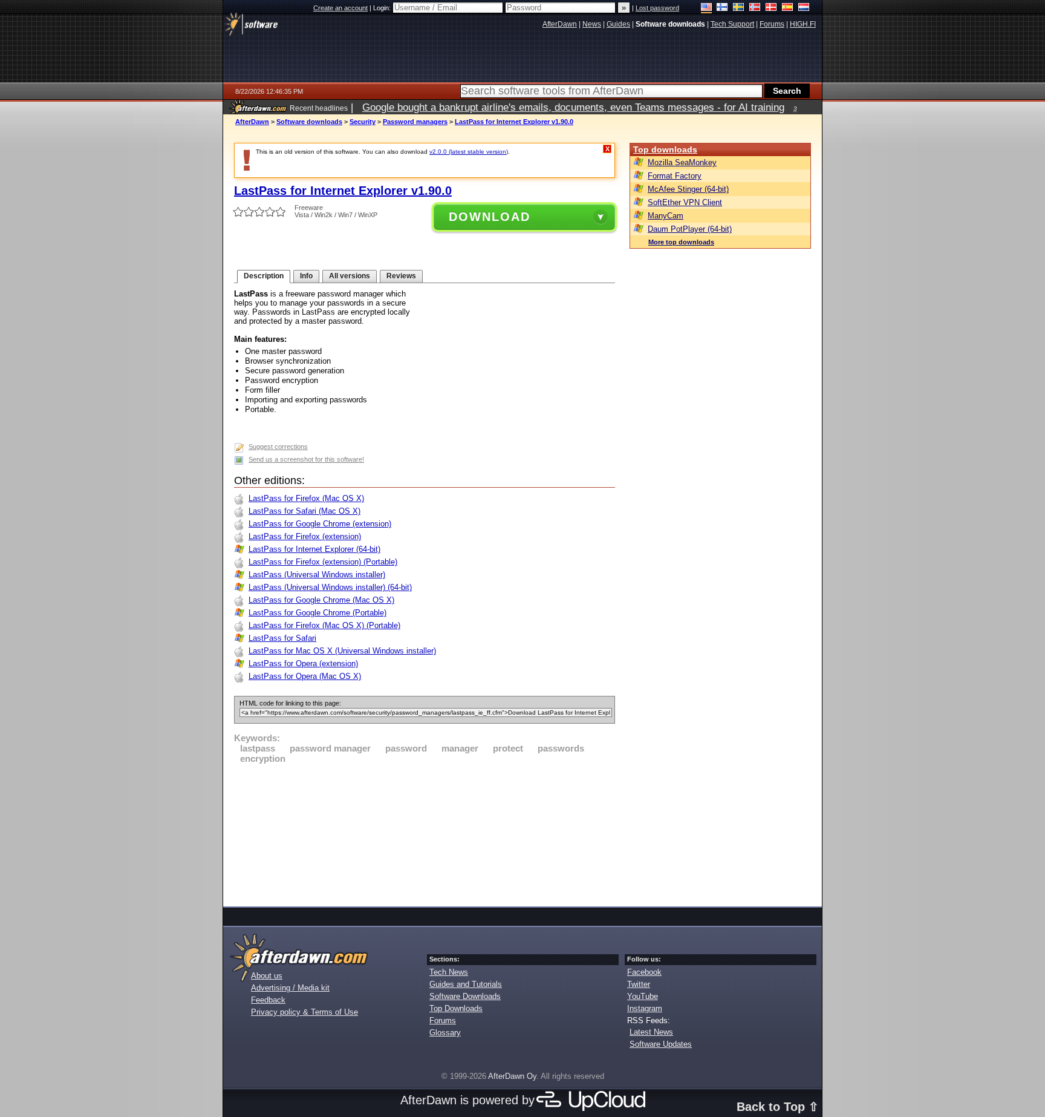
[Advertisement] (424, 833)
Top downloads (665, 149)
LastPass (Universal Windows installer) (317, 574)
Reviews (401, 276)
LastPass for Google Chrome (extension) (320, 523)
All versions (349, 276)
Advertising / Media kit (290, 987)
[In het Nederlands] (804, 8)
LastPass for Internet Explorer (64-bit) (314, 549)
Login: (382, 7)
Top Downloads (456, 1008)
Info (306, 276)
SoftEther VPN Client (685, 202)
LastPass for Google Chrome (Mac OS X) (321, 599)
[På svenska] (738, 8)
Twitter (638, 984)
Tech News (448, 972)
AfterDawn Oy (512, 1076)
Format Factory (675, 175)
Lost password (657, 7)
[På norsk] (755, 8)
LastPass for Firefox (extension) (305, 536)
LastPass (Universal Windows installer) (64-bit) (330, 587)
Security (363, 121)
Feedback (268, 999)
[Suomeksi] (722, 8)
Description (264, 276)
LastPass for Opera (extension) (303, 663)
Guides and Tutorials (465, 984)
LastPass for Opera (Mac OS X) (305, 676)
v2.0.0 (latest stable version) (468, 151)
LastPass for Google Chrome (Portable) (317, 612)
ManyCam (665, 215)
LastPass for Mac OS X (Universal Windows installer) (342, 650)
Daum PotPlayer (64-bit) (690, 229)
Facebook (644, 972)
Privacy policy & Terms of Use (304, 1012)
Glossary (445, 1032)
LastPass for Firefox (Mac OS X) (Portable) (324, 625)
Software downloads (309, 121)
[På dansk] (771, 8)
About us (266, 975)
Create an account (340, 7)
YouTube (642, 996)
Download (489, 216)
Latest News (651, 1032)
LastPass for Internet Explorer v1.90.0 (514, 121)
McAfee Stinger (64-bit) (688, 189)
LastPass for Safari (282, 638)
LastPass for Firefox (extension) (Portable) (323, 561)
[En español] (787, 8)
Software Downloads (465, 996)
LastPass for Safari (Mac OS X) (304, 511)
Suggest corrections (278, 446)
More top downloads (681, 242)
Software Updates (661, 1044)
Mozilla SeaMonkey (682, 162)
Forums (442, 1020)
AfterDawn (252, 121)
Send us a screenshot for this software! (306, 459)
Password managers (415, 121)
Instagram (644, 1008)
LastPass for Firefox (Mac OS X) (306, 498)
